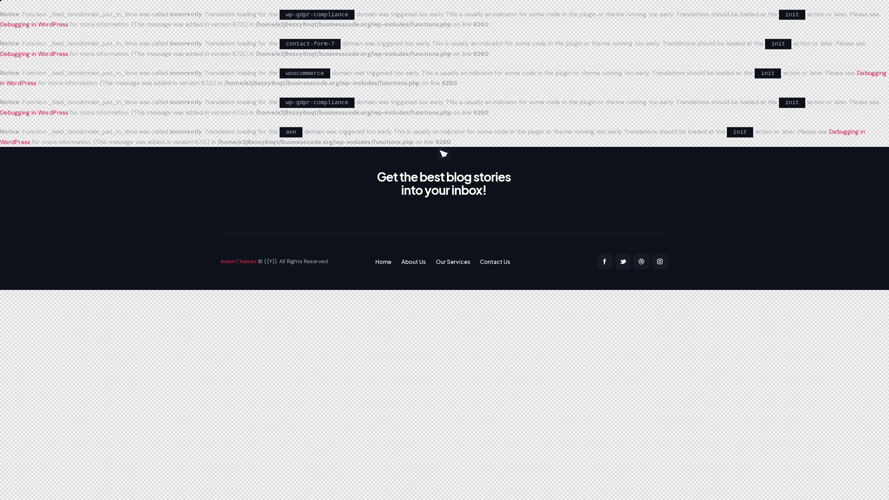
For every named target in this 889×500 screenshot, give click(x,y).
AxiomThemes (239, 261)
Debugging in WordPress (34, 24)
